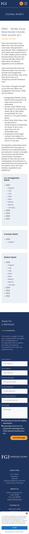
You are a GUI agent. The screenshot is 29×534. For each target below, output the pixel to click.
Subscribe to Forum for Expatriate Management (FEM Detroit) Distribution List (14, 429)
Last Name (6, 369)
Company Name (9, 396)
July (9, 191)
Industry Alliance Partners (14, 481)
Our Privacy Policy (19, 531)
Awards (14, 479)
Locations (14, 476)
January (11, 208)
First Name (6, 359)
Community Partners (14, 483)
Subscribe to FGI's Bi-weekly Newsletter (15, 422)
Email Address (7, 387)
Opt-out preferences (9, 531)
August (11, 188)
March (10, 202)
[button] (26, 513)
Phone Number (8, 378)
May (10, 196)
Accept (14, 527)
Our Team (14, 474)
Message (5, 405)
